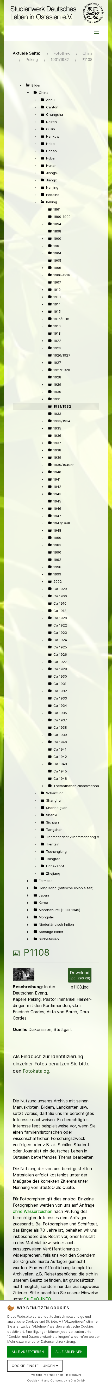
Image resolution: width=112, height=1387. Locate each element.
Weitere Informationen (47, 1375)
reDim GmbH (76, 1380)
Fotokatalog (36, 1071)
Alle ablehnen (69, 1352)
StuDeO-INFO (37, 1299)
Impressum (73, 1375)
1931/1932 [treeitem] (62, 406)
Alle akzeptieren (28, 1352)
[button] (96, 33)
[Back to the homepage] (56, 13)
